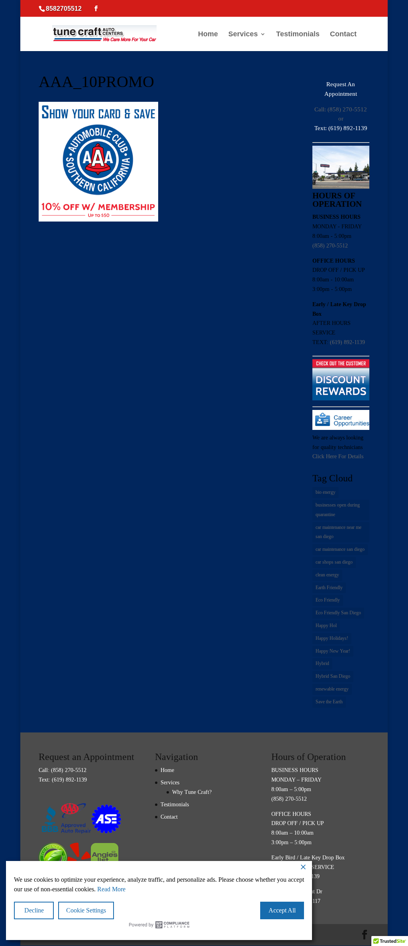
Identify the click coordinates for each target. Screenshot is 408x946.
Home (208, 34)
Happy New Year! (333, 651)
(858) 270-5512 (330, 246)
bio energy (325, 492)
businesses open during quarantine (338, 509)
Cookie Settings (86, 910)
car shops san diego (334, 562)
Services (243, 34)
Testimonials (298, 34)
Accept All (282, 910)
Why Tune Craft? (192, 792)
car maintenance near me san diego (338, 532)
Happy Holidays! (332, 638)
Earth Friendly (329, 587)
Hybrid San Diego (333, 676)
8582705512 (64, 8)
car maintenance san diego (340, 549)
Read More (111, 889)
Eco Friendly (328, 600)
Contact (343, 34)
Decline (34, 910)
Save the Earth (329, 702)
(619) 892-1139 (347, 342)
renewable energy (332, 689)
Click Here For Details (337, 456)
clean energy (327, 575)
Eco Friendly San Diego (338, 612)
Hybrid (322, 663)
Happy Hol (326, 625)
